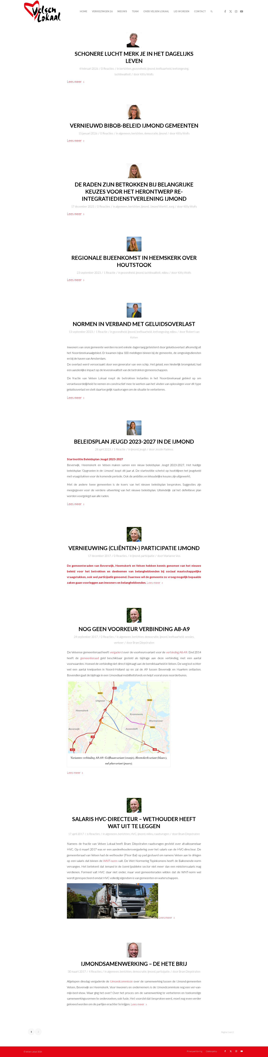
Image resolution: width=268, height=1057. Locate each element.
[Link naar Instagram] (236, 11)
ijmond (151, 68)
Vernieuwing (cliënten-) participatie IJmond (134, 548)
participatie (147, 555)
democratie (151, 133)
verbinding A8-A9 (176, 652)
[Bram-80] (134, 950)
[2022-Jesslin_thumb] (134, 427)
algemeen (124, 133)
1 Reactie (109, 272)
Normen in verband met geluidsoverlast (134, 324)
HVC (134, 833)
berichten (125, 68)
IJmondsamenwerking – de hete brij (134, 963)
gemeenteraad (89, 658)
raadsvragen (161, 833)
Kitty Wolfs (147, 74)
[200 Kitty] (134, 170)
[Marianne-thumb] (134, 534)
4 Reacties (95, 971)
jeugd (143, 449)
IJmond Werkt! (159, 206)
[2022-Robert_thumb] (134, 310)
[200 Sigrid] (134, 111)
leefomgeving (180, 68)
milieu (165, 272)
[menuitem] (83, 11)
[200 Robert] (134, 40)
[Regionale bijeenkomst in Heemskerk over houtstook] (134, 244)
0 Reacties (107, 68)
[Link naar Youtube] (241, 11)
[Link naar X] (230, 11)
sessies (189, 636)
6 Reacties (93, 833)
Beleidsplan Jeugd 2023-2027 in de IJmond (134, 441)
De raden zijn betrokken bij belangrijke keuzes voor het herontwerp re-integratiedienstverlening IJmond (134, 191)
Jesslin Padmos (164, 449)
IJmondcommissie (121, 981)
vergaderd (116, 652)
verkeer (119, 642)
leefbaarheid (163, 68)
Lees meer (74, 81)
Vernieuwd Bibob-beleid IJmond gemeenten (134, 125)
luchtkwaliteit (123, 74)
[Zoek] (211, 11)
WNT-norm (110, 860)
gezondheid (139, 68)
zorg (171, 206)
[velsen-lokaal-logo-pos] (42, 11)
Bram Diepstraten (143, 642)
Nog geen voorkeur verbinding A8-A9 (134, 629)
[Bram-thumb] (134, 615)
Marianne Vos (172, 555)
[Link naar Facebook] (225, 11)
